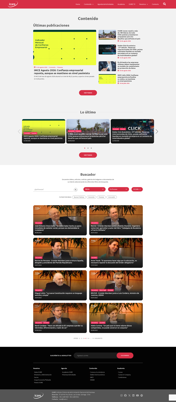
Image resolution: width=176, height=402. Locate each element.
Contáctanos (122, 377)
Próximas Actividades (69, 375)
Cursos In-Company (124, 375)
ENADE (92, 380)
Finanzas (60, 67)
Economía (52, 67)
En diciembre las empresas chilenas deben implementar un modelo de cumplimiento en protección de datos (129, 65)
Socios (36, 377)
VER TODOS (88, 93)
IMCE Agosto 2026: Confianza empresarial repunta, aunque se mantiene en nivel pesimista (62, 72)
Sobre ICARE (38, 372)
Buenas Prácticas (79, 197)
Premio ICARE (38, 382)
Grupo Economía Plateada (42, 380)
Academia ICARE (67, 372)
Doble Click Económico (97, 375)
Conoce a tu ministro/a (97, 372)
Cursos (120, 372)
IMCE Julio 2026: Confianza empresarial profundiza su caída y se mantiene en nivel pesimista (128, 78)
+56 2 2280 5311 (74, 397)
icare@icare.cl (63, 399)
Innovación (111, 197)
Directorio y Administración (43, 375)
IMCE (92, 377)
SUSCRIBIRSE (125, 355)
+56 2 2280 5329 (64, 397)
